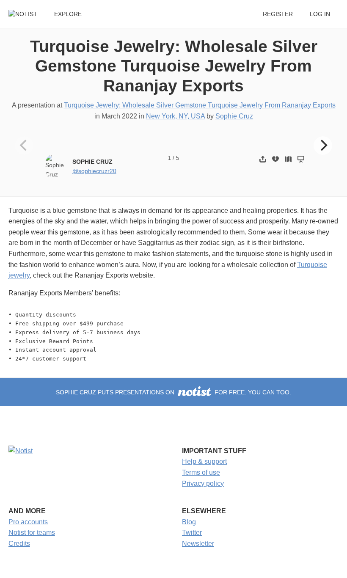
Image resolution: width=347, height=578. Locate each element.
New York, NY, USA (175, 116)
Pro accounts (28, 522)
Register (278, 14)
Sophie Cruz (234, 116)
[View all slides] (288, 159)
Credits (19, 543)
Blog (189, 522)
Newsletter (198, 543)
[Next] (323, 145)
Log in (320, 14)
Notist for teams (31, 532)
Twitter (192, 532)
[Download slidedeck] (275, 159)
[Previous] (24, 145)
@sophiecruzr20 (94, 171)
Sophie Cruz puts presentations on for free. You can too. (173, 392)
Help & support (204, 461)
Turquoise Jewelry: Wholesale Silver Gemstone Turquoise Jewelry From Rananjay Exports (173, 66)
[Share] (262, 159)
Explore (68, 14)
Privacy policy (203, 483)
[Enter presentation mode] (301, 159)
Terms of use (201, 472)
